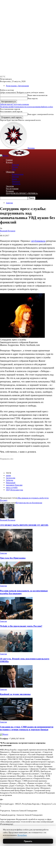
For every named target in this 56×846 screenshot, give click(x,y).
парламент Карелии (14, 485)
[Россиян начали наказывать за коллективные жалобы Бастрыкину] (16, 583)
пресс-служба (11, 487)
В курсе (9, 162)
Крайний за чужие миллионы (15, 694)
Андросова (10, 478)
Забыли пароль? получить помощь (14, 104)
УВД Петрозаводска (14, 490)
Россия (15, 167)
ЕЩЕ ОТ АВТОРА (40, 525)
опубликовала (38, 241)
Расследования (12, 188)
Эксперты (16, 184)
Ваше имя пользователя (37, 95)
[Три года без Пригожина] (16, 551)
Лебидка (9, 480)
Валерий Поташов (7, 231)
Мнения (15, 176)
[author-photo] (7, 517)
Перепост (16, 181)
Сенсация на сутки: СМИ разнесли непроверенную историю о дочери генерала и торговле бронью (26, 728)
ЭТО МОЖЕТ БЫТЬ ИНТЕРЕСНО (16, 525)
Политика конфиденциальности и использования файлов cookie (26, 107)
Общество (10, 172)
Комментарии (17, 174)
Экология (10, 186)
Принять (28, 841)
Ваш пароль (33, 98)
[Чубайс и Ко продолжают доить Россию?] (16, 619)
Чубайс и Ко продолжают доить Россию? (21, 626)
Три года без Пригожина (13, 558)
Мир (14, 169)
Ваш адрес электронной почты (41, 114)
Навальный (10, 482)
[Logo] (4, 155)
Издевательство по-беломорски (29, 503)
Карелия (15, 164)
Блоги (14, 179)
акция (8, 475)
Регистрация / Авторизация (17, 86)
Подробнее (22, 835)
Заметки (9, 203)
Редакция (10, 191)
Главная (9, 160)
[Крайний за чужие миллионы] (16, 687)
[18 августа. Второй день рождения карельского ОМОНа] (16, 651)
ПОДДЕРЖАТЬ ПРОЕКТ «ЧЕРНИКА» (22, 193)
